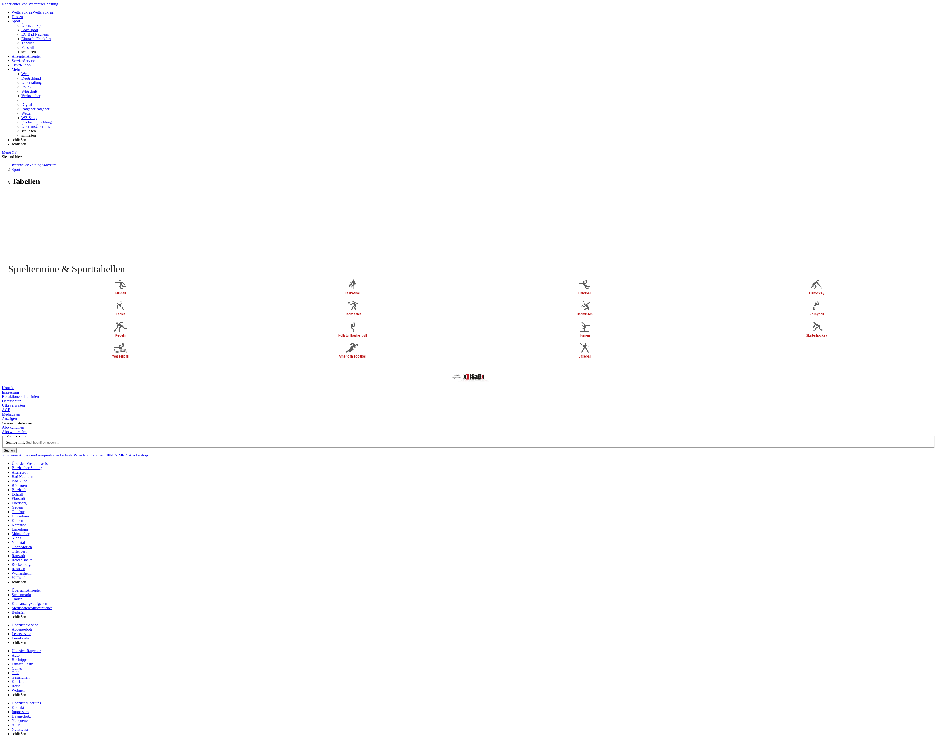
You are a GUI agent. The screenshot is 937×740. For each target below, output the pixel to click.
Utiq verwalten (13, 405)
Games (17, 668)
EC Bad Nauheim (35, 34)
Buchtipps (19, 660)
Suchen (9, 450)
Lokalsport (29, 30)
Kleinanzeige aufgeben (29, 603)
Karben (17, 520)
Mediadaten (11, 414)
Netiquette (20, 721)
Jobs (5, 455)
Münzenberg (21, 534)
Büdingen (19, 485)
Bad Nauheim (22, 477)
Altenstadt (19, 472)
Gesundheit (20, 677)
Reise (16, 686)
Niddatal (18, 542)
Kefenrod (19, 525)
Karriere (18, 681)
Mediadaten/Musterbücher (32, 608)
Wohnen (18, 690)
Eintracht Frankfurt (36, 39)
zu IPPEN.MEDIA (116, 455)
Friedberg (19, 503)
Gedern (17, 507)
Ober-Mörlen (22, 547)
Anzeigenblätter (47, 455)
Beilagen (18, 612)
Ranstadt (18, 556)
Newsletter (20, 729)
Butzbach (19, 490)
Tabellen (28, 43)
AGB (6, 410)
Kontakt (8, 388)
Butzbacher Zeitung (27, 468)
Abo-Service (92, 455)
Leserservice (21, 634)
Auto (16, 655)
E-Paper (76, 455)
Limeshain (20, 529)
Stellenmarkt (21, 595)
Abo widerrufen (14, 432)
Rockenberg (21, 564)
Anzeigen (9, 418)
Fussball (27, 47)
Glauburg (19, 512)
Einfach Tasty (22, 664)
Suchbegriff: (15, 442)
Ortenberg (19, 551)
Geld (15, 673)
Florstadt (18, 499)
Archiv (64, 455)
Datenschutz (11, 401)
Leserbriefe (20, 638)
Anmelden (27, 455)
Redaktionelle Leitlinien (20, 397)
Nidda (16, 538)
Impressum (10, 392)
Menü (6, 152)
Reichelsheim (22, 560)
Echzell (17, 494)
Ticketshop (139, 455)
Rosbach (18, 569)
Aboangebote (22, 629)
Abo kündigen (13, 427)
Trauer (14, 455)
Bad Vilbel (20, 481)
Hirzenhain (20, 516)
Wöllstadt (19, 578)
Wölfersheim (21, 573)
